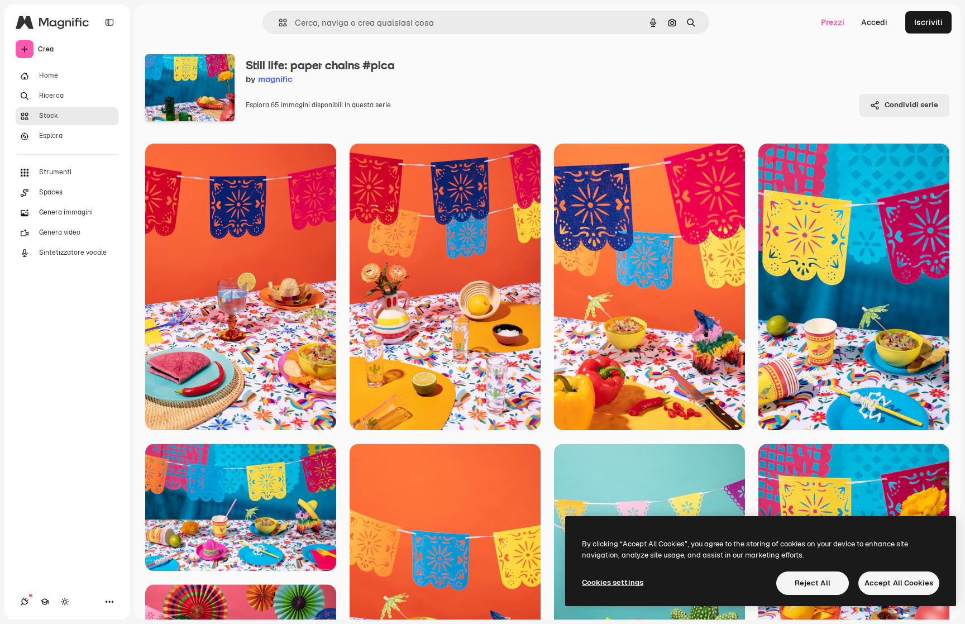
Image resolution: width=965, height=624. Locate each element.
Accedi (874, 22)
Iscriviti (928, 22)
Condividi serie (911, 104)
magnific (275, 79)
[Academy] (45, 602)
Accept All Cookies (898, 583)
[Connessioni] (25, 602)
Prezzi (832, 22)
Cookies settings (612, 582)
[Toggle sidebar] (109, 22)
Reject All (812, 583)
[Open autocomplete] (278, 22)
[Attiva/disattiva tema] (65, 602)
